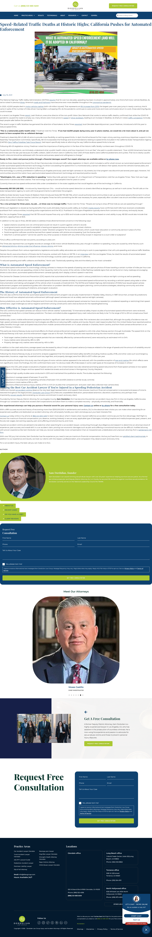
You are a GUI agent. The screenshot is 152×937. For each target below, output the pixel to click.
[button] (69, 695)
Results (41, 15)
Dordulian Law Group (41, 393)
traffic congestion (135, 118)
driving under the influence (28, 246)
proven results (16, 395)
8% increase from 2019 (90, 106)
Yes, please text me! (14, 564)
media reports (94, 208)
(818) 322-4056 (79, 892)
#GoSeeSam (81, 923)
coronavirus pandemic (102, 102)
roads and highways (42, 102)
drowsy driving (47, 246)
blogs (22, 102)
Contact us (88, 406)
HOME (16, 15)
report (27, 115)
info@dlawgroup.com (27, 874)
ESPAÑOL (94, 15)
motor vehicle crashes (34, 106)
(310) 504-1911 (116, 880)
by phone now (112, 159)
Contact (85, 15)
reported (78, 124)
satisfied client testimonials (134, 436)
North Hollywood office (116, 888)
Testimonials (52, 15)
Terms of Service (85, 813)
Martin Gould (76, 687)
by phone (106, 406)
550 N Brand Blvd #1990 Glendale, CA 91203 (84, 889)
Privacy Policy (129, 568)
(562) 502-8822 (117, 862)
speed (66, 118)
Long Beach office (114, 853)
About (62, 15)
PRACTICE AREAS (27, 15)
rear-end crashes (122, 360)
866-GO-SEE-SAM (40, 416)
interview (84, 254)
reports (52, 100)
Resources (72, 15)
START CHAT (136, 916)
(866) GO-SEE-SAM (30, 6)
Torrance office (112, 870)
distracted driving (9, 246)
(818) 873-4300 (117, 897)
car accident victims (23, 390)
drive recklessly (77, 118)
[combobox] (127, 15)
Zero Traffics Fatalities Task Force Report (24, 142)
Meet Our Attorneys (76, 591)
